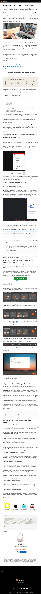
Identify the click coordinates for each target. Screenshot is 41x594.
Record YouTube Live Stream (21, 559)
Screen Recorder (10, 269)
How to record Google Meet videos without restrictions (14, 66)
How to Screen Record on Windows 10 (14, 51)
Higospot (31, 592)
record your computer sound (21, 321)
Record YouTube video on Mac (16, 561)
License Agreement (26, 592)
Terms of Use (10, 592)
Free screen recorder (7, 559)
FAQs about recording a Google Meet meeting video (13, 69)
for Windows (18, 280)
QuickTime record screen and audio (20, 560)
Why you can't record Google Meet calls (11, 68)
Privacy (14, 592)
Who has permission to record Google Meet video (13, 63)
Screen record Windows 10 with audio (9, 560)
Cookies (17, 592)
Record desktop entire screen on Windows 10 (28, 561)
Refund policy (21, 592)
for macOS (24, 280)
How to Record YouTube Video (12, 380)
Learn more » (35, 554)
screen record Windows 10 (8, 561)
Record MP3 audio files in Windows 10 (30, 559)
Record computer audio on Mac (30, 560)
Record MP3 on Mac (13, 559)
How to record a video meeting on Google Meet (12, 64)
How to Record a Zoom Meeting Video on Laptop (15, 131)
